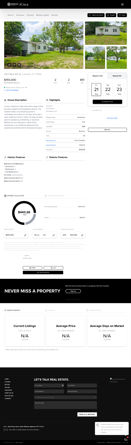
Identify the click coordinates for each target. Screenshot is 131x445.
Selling (7, 387)
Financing (8, 390)
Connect (8, 398)
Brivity (11, 442)
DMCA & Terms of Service (114, 442)
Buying (7, 384)
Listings (7, 382)
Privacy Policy (100, 442)
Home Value (9, 393)
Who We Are (9, 396)
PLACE (41, 426)
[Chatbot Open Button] (126, 440)
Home (7, 379)
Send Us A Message (87, 414)
